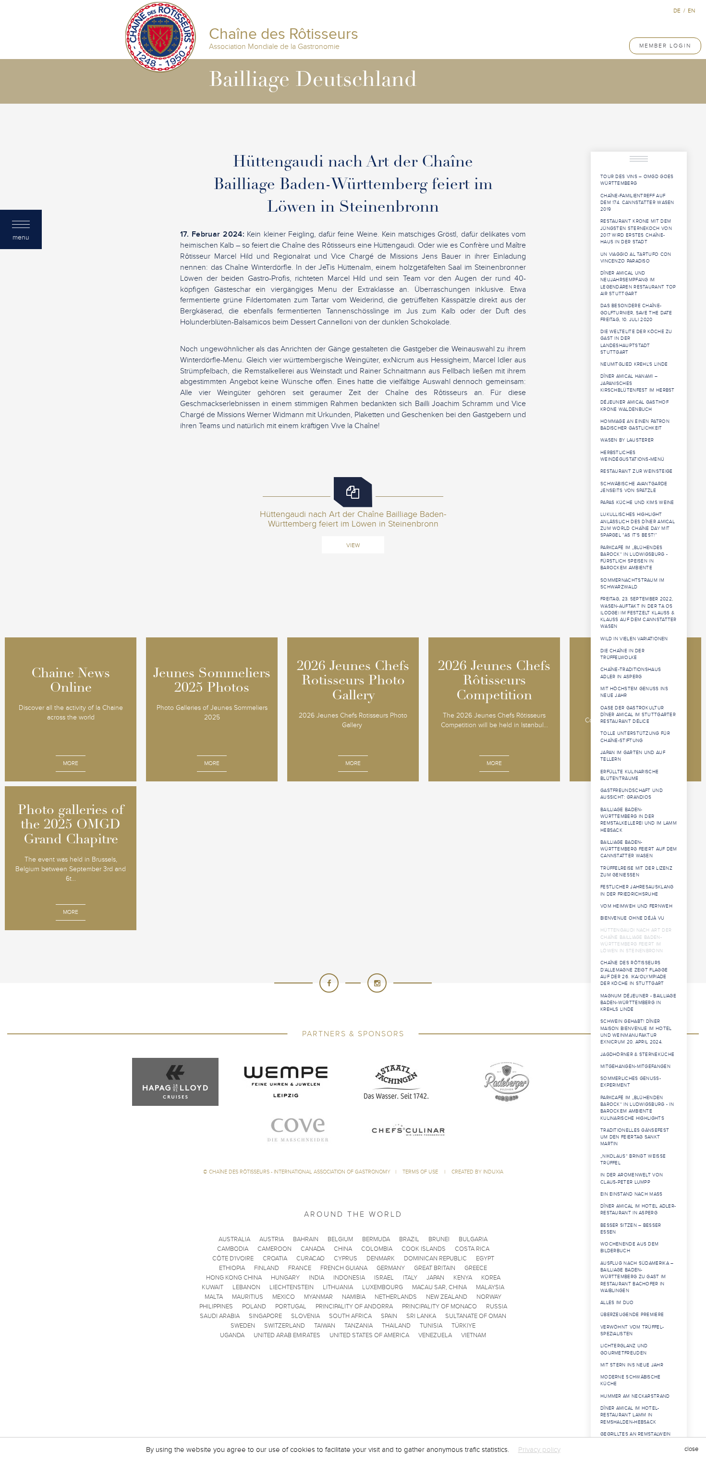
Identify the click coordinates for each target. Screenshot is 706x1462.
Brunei (439, 1239)
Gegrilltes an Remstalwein (635, 1434)
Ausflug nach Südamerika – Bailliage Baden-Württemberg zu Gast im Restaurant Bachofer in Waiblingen (637, 1277)
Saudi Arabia (220, 1316)
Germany (391, 1268)
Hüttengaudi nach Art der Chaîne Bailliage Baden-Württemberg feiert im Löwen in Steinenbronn (635, 940)
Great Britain (434, 1268)
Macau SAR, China (439, 1287)
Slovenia (305, 1316)
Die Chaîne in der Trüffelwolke (622, 654)
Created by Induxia (477, 1172)
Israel (384, 1278)
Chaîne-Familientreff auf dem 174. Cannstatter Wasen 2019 (637, 203)
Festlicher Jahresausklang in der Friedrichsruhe (637, 890)
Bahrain (305, 1239)
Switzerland (284, 1326)
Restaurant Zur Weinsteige (636, 471)
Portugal (290, 1306)
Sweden (243, 1326)
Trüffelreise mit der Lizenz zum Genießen (636, 871)
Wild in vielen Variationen (634, 639)
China (343, 1249)
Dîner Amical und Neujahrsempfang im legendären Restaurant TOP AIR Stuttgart (638, 283)
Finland (266, 1268)
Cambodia (232, 1249)
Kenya (462, 1278)
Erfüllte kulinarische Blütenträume (629, 775)
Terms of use (420, 1172)
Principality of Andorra (354, 1306)
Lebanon (246, 1287)
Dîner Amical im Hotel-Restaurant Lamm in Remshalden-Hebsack (629, 1415)
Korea (490, 1278)
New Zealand (446, 1297)
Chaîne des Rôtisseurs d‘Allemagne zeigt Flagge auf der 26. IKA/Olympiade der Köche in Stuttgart (634, 973)
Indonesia (349, 1278)
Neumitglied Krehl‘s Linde (634, 364)
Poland (254, 1306)
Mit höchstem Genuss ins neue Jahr (634, 692)
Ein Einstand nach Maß (631, 1194)
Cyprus (345, 1258)
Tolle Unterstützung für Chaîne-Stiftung (635, 737)
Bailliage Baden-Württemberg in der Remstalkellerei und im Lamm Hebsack (638, 820)
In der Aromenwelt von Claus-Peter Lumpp (631, 1178)
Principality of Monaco (439, 1306)
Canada (313, 1249)
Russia (496, 1306)
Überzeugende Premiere (632, 1315)
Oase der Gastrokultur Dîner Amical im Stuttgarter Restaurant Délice (638, 715)
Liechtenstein (291, 1287)
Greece (475, 1268)
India (316, 1278)
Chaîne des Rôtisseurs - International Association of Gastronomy (299, 1172)
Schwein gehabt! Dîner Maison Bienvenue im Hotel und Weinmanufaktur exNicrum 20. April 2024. (636, 1032)
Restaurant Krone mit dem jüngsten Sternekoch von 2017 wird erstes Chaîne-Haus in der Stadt (636, 231)
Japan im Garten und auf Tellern (632, 756)
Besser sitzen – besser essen (630, 1228)
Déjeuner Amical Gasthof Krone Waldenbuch (634, 405)
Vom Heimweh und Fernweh (636, 906)
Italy (410, 1278)
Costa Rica (472, 1249)
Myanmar (318, 1297)
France (299, 1268)
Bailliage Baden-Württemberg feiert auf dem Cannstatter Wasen (638, 849)
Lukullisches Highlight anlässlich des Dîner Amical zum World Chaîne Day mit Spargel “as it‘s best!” (637, 525)
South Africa (350, 1316)
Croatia (275, 1258)
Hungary (285, 1278)
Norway (488, 1297)
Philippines (216, 1306)
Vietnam (473, 1335)
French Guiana (343, 1268)
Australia (234, 1239)
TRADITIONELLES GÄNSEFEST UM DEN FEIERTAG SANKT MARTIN (634, 1137)
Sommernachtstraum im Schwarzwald (632, 583)
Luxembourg (382, 1287)
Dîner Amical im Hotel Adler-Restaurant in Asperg (638, 1209)
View (353, 545)
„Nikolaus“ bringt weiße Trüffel (633, 1159)
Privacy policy (539, 1449)
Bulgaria (473, 1239)
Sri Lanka (421, 1316)
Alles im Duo (617, 1303)
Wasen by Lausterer (627, 440)
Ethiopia (232, 1268)
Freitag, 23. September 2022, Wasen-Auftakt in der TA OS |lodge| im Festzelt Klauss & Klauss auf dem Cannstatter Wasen (638, 612)
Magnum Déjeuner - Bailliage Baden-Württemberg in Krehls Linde (638, 1003)
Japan (435, 1278)
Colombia (376, 1249)
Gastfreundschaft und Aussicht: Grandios (631, 794)
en (691, 10)
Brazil (409, 1239)
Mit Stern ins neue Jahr (631, 1365)
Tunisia (431, 1326)
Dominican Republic (435, 1258)
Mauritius (247, 1297)
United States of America (369, 1335)
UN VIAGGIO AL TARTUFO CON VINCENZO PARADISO (635, 258)
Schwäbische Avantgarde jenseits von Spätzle (634, 487)
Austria (271, 1239)
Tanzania (358, 1326)
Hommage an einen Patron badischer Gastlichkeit (634, 425)
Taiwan (324, 1326)
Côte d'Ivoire (233, 1258)
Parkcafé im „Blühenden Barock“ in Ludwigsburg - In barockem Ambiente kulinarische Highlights (637, 1108)
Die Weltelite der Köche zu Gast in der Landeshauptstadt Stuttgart (636, 342)
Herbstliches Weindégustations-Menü (632, 456)
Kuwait (212, 1287)
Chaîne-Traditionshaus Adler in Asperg (630, 673)
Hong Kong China (234, 1278)
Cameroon (274, 1249)
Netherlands (396, 1297)
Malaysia (490, 1287)
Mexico (283, 1297)
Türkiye (463, 1326)
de (677, 10)
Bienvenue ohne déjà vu (632, 918)
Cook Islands (424, 1249)
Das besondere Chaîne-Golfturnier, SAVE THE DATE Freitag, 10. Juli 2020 (636, 313)
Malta (214, 1297)
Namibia (353, 1297)
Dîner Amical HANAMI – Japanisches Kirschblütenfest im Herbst (637, 383)
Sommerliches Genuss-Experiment (630, 1082)
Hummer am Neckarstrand (635, 1396)
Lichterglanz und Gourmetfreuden (624, 1349)
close (691, 1449)
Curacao (310, 1258)
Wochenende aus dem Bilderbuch (629, 1247)
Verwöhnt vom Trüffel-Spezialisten (632, 1330)
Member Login (665, 45)
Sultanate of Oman (475, 1316)
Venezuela (435, 1335)
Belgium (340, 1239)
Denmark (380, 1258)
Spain (389, 1316)
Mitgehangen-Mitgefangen (635, 1066)
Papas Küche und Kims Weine (637, 502)
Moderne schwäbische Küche (630, 1380)
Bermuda (376, 1239)
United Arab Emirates (287, 1335)
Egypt (485, 1258)
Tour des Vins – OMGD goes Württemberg (637, 180)
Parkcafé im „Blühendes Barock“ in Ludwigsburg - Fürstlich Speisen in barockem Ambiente (634, 558)
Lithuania (338, 1287)
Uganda (232, 1335)
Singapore (265, 1316)
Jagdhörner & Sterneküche (637, 1054)
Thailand (396, 1326)
